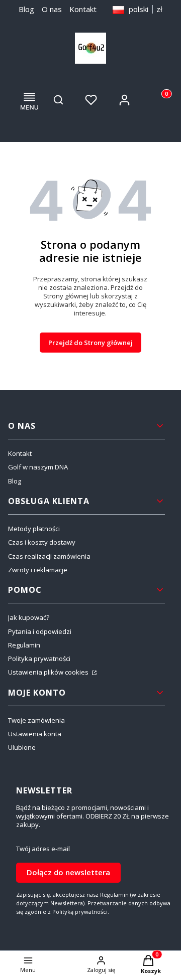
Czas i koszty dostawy (41, 542)
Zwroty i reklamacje (37, 569)
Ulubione (22, 747)
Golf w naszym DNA (38, 466)
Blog (26, 9)
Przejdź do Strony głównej (90, 342)
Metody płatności (34, 528)
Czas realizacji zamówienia (49, 556)
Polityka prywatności (39, 658)
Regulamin (24, 644)
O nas (52, 9)
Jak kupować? (28, 617)
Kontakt (83, 9)
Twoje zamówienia (36, 720)
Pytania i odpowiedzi (39, 631)
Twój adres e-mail (43, 849)
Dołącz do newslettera (68, 872)
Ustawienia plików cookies (49, 672)
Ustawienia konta (34, 733)
